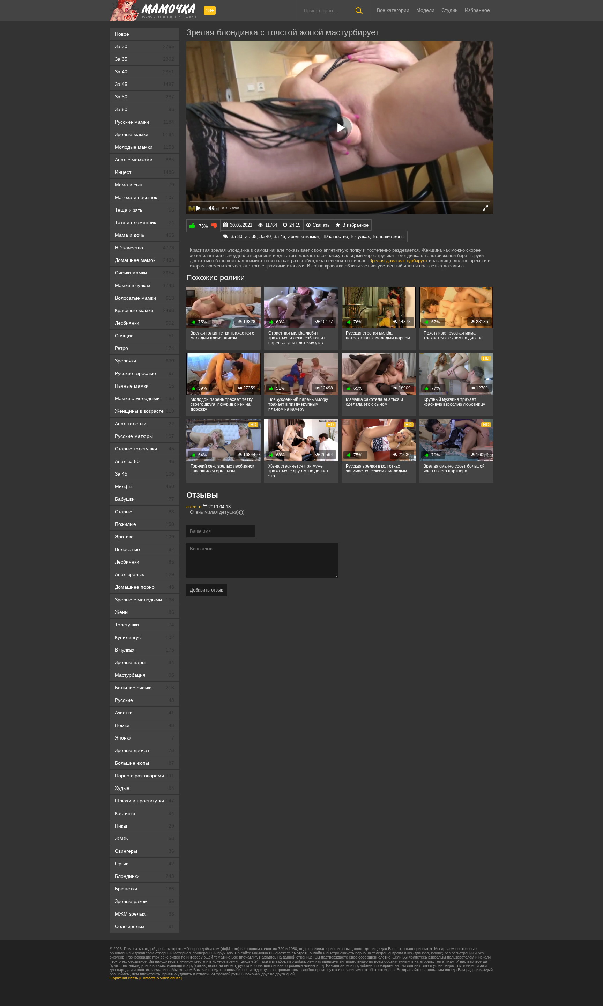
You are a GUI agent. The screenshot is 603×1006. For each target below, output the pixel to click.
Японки (144, 738)
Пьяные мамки (144, 386)
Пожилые (144, 524)
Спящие (144, 335)
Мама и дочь (144, 235)
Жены (144, 612)
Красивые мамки (144, 310)
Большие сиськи (144, 687)
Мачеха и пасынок (144, 197)
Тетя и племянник (144, 222)
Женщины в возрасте (144, 411)
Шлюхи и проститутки (144, 800)
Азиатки (144, 712)
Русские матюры (144, 436)
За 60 (144, 109)
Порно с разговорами (144, 775)
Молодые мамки (144, 147)
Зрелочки (144, 361)
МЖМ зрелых (144, 914)
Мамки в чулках (144, 285)
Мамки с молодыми (144, 398)
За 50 (144, 97)
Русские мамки (144, 122)
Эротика (144, 536)
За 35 (144, 59)
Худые (144, 788)
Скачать (321, 225)
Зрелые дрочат (144, 750)
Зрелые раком (144, 901)
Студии (449, 10)
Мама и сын (144, 185)
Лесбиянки (144, 323)
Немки (144, 725)
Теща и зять (144, 210)
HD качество (144, 247)
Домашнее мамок (144, 260)
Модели (425, 10)
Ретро (144, 348)
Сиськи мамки (144, 273)
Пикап (144, 826)
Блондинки (144, 876)
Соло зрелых (144, 926)
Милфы (144, 486)
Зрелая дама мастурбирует (398, 260)
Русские (144, 700)
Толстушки (144, 624)
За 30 (144, 46)
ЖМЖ (144, 838)
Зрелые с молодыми (144, 599)
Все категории (393, 10)
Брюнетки (144, 888)
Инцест (144, 172)
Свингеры (144, 851)
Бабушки (144, 499)
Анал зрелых (144, 574)
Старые (144, 511)
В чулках (144, 650)
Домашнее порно (144, 587)
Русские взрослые (144, 373)
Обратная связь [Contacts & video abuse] (146, 978)
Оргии (144, 863)
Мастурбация (144, 675)
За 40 (144, 71)
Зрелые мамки (144, 134)
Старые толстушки (144, 448)
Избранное (477, 10)
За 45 (144, 84)
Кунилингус (144, 637)
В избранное (355, 225)
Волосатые (144, 549)
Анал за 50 (144, 461)
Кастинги (144, 813)
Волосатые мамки (144, 298)
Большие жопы (144, 763)
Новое (122, 34)
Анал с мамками (144, 159)
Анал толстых (144, 423)
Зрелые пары (144, 662)
